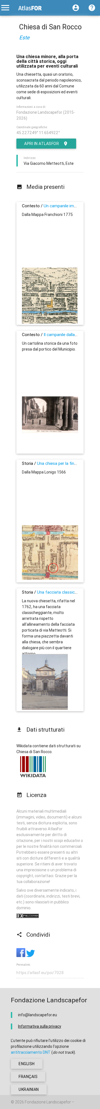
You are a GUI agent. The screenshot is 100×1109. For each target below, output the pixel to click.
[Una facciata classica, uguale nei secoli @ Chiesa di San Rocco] (45, 708)
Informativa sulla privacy (39, 1026)
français (28, 1076)
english (27, 1063)
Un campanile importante (67, 205)
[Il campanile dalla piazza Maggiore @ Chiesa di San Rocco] (50, 431)
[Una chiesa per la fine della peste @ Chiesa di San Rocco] (50, 578)
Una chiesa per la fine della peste (67, 463)
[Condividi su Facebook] (21, 955)
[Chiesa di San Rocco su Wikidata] (33, 777)
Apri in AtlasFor (41, 143)
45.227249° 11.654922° (38, 132)
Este (24, 37)
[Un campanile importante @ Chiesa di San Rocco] (50, 322)
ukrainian (29, 1089)
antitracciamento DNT (31, 1052)
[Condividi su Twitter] (30, 955)
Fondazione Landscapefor (48, 1102)
